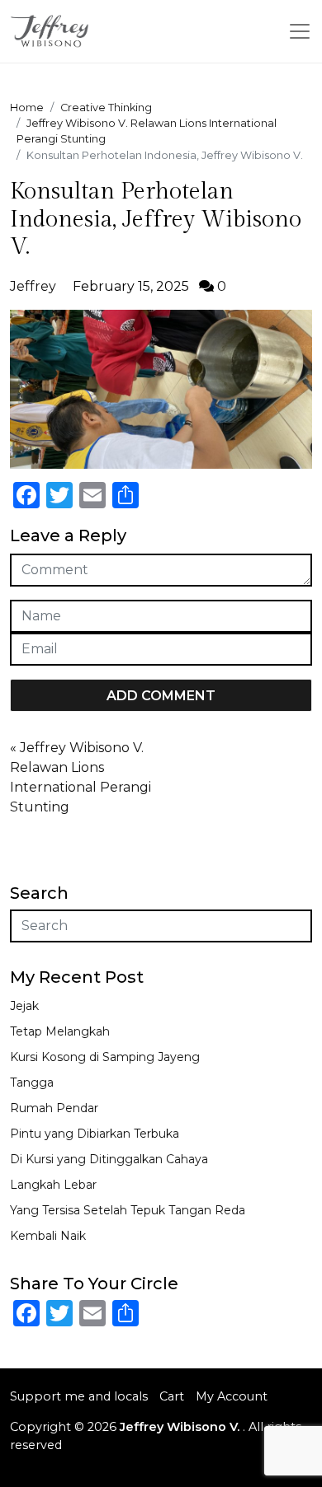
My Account (232, 1396)
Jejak (24, 1005)
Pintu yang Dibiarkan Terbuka (94, 1133)
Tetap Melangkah (60, 1031)
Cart (171, 1396)
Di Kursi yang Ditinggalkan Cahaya (109, 1159)
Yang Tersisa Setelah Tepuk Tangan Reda (127, 1210)
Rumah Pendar (54, 1108)
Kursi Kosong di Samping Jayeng (105, 1057)
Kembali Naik (48, 1235)
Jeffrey (33, 286)
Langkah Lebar (53, 1184)
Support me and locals (79, 1396)
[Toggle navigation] (299, 31)
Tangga (32, 1082)
